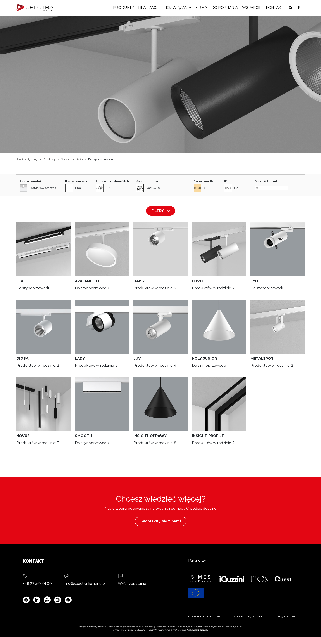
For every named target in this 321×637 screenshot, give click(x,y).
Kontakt (274, 7)
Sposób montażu (72, 159)
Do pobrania (224, 7)
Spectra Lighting (27, 159)
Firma (201, 7)
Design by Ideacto (287, 616)
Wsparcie (252, 7)
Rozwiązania (177, 7)
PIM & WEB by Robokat (248, 616)
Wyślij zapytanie (132, 583)
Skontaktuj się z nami (160, 521)
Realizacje (149, 7)
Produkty (123, 7)
